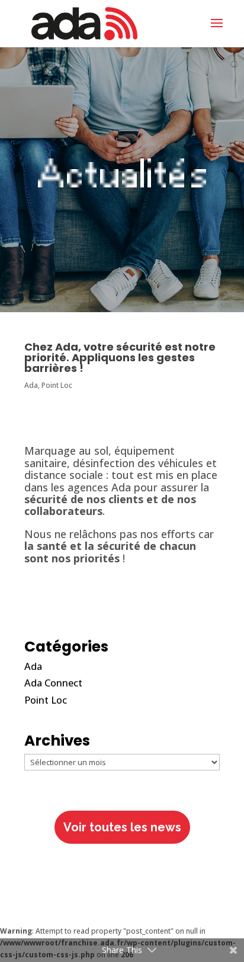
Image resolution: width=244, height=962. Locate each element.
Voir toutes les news (122, 827)
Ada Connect (53, 682)
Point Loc (56, 385)
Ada (31, 385)
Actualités (122, 178)
